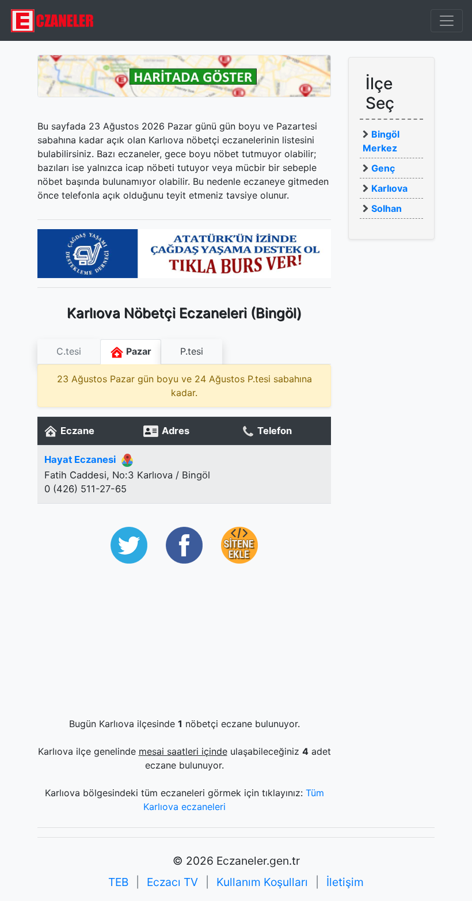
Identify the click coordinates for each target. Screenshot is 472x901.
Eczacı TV (172, 882)
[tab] (68, 351)
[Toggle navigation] (447, 20)
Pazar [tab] (137, 351)
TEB (118, 882)
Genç (383, 168)
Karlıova (389, 188)
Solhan (386, 208)
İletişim (345, 882)
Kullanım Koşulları (262, 882)
